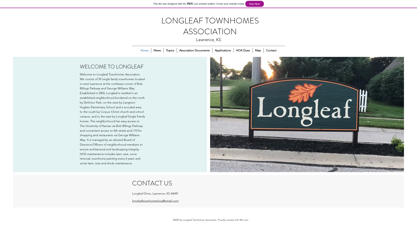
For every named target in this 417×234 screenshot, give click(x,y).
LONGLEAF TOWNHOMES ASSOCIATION (210, 26)
